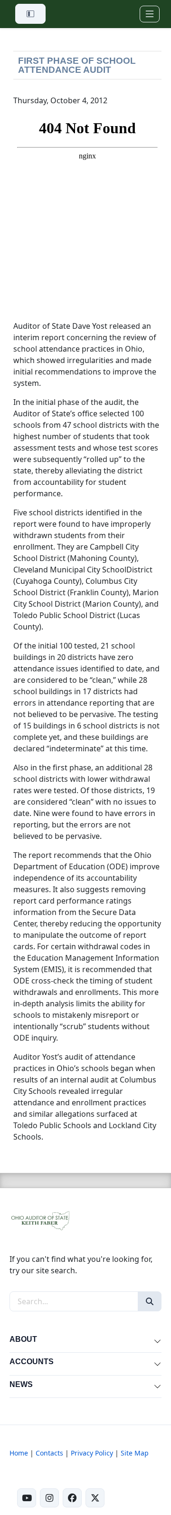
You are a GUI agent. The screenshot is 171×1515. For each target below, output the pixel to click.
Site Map (135, 1452)
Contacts (49, 1452)
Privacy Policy (92, 1452)
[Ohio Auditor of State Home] (40, 1220)
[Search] (150, 1301)
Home (19, 1452)
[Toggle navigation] (150, 14)
